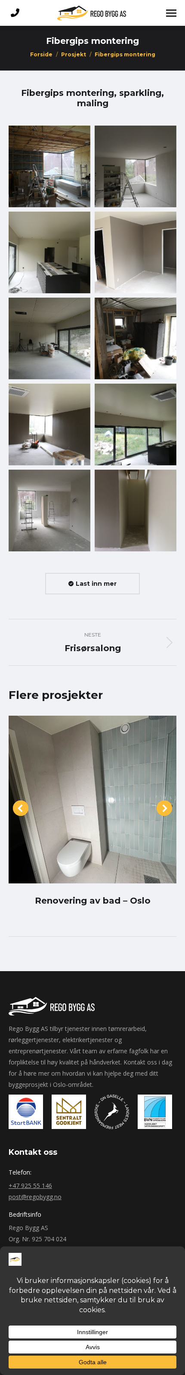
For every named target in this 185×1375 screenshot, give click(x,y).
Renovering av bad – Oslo (93, 900)
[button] (20, 808)
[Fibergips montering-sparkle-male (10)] (135, 510)
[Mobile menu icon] (171, 13)
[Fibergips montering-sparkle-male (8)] (135, 424)
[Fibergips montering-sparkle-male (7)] (49, 424)
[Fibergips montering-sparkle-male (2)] (135, 166)
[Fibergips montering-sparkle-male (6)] (135, 338)
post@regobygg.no (35, 1197)
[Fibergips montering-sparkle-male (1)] (49, 166)
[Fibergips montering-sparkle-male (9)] (49, 510)
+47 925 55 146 (30, 1185)
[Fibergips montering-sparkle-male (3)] (49, 252)
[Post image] (92, 799)
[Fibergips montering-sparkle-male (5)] (49, 338)
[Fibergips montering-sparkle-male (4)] (135, 252)
